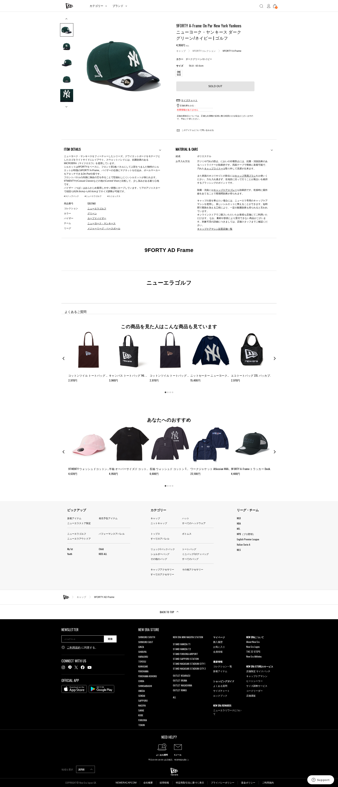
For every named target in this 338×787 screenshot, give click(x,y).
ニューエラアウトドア (79, 538)
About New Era (253, 641)
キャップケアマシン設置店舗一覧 (214, 228)
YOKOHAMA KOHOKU (147, 676)
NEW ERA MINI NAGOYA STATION (188, 637)
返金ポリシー (248, 782)
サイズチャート (221, 690)
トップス (155, 533)
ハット (185, 518)
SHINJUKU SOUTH (146, 637)
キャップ (181, 50)
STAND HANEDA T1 (181, 644)
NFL (238, 528)
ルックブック (220, 695)
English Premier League (248, 539)
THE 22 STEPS (253, 651)
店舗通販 (251, 695)
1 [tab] (165, 392)
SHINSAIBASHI (145, 686)
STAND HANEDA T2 (182, 649)
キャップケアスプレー (225, 189)
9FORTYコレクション (204, 50)
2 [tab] (168, 392)
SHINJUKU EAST (145, 642)
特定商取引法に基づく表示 (190, 782)
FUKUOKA (142, 720)
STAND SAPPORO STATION (186, 658)
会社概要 (148, 782)
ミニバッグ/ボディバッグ (195, 554)
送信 (110, 639)
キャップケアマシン (256, 676)
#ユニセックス (113, 196)
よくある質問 (220, 685)
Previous (66, 20)
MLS (239, 549)
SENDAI (141, 695)
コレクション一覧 (222, 666)
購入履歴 (218, 641)
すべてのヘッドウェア (194, 523)
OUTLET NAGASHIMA (182, 685)
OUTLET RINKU (180, 690)
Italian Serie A (243, 544)
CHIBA (141, 681)
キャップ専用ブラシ (245, 175)
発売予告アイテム (108, 518)
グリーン (92, 213)
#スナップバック (71, 196)
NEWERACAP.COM (126, 782)
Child (101, 549)
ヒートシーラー (254, 680)
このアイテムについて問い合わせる (197, 130)
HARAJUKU (143, 656)
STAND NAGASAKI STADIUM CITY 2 (189, 668)
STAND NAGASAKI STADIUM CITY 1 (189, 663)
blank (175, 642)
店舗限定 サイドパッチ (258, 671)
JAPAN (81, 769)
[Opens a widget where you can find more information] (320, 780)
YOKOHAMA (143, 671)
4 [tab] (172, 392)
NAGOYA (142, 705)
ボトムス (186, 533)
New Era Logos (253, 646)
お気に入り (219, 646)
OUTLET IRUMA (180, 680)
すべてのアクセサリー (162, 574)
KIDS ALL (103, 554)
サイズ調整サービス (256, 685)
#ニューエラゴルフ (93, 196)
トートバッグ (189, 549)
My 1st (70, 549)
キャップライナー (213, 168)
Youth (69, 554)
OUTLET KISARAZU (181, 675)
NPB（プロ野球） (246, 534)
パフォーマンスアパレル (112, 533)
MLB (239, 518)
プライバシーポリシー (222, 782)
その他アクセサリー (192, 569)
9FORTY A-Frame (232, 50)
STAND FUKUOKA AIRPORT (185, 654)
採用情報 (164, 782)
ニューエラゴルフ (76, 533)
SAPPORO (143, 700)
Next (66, 105)
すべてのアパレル (160, 538)
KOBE (140, 715)
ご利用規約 (74, 647)
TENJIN (141, 725)
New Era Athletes (254, 656)
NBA (239, 523)
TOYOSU (142, 661)
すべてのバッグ (190, 558)
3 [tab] (170, 392)
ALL (174, 697)
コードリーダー (254, 690)
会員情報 (218, 651)
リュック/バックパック (163, 549)
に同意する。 (82, 647)
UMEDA (141, 690)
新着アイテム (74, 518)
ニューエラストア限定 (79, 523)
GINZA (141, 647)
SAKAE (141, 710)
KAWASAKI (143, 666)
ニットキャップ (159, 523)
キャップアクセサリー (162, 569)
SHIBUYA (142, 651)
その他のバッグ (159, 558)
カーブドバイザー (96, 218)
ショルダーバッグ (160, 554)
